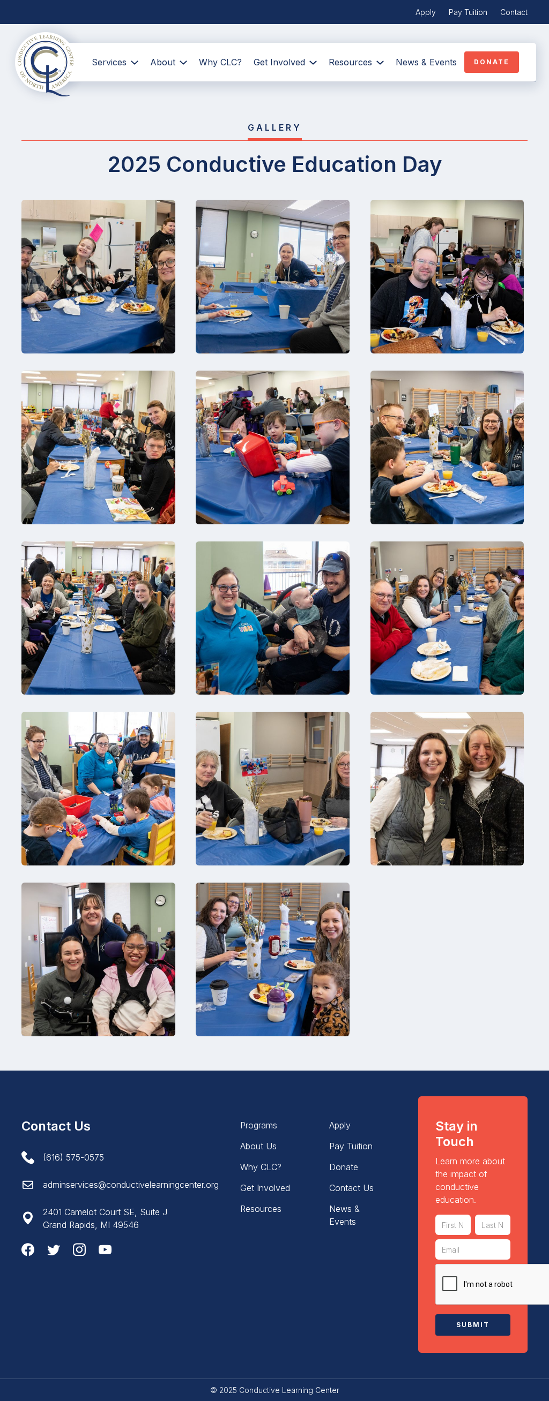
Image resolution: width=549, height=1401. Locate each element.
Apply (426, 12)
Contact (514, 12)
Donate (491, 62)
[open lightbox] (98, 276)
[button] (168, 62)
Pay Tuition (468, 12)
